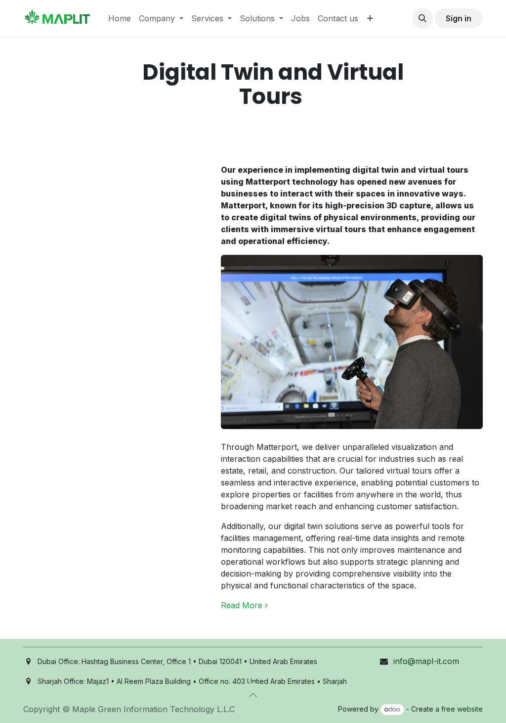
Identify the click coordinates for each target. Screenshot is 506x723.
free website (462, 709)
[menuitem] (119, 18)
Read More (243, 605)
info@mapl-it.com (426, 661)
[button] (422, 18)
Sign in (458, 18)
